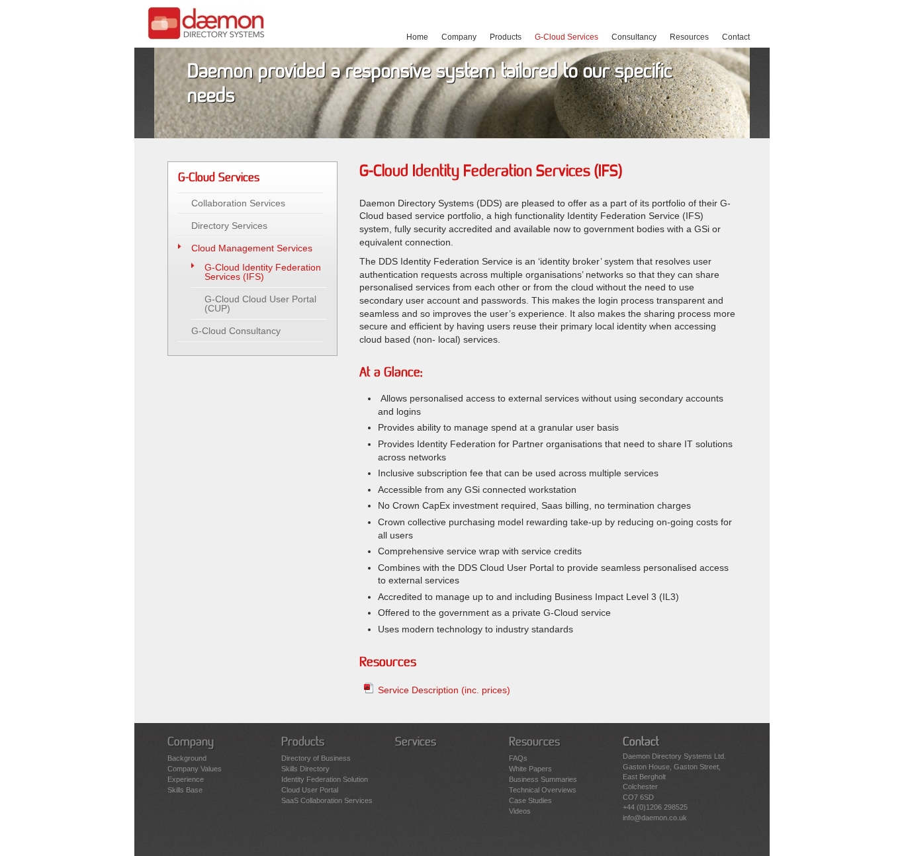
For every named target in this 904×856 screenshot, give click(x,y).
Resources (689, 37)
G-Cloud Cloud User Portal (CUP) (260, 303)
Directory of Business (316, 758)
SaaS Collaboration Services (327, 800)
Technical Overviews (542, 790)
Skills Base (185, 790)
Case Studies (530, 800)
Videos (520, 811)
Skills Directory (305, 769)
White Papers (530, 769)
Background (186, 758)
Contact (736, 37)
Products (505, 37)
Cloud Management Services (251, 248)
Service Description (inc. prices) (444, 690)
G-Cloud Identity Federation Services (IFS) (262, 272)
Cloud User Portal (309, 790)
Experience (185, 779)
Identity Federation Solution (324, 779)
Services (415, 742)
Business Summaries (543, 779)
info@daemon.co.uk (655, 818)
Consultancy (633, 37)
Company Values (194, 769)
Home (417, 37)
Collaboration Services (238, 203)
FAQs (518, 758)
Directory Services (229, 225)
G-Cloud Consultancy (236, 330)
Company (458, 37)
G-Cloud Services (566, 37)
